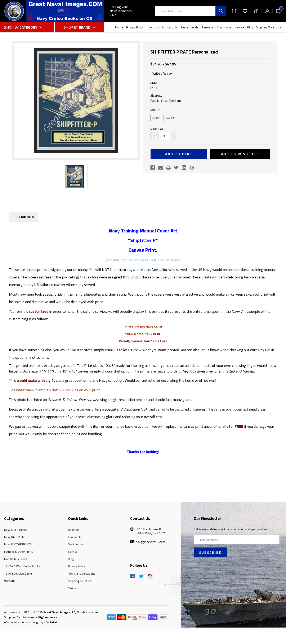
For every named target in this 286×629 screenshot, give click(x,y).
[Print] (168, 167)
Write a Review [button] (162, 73)
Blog (250, 27)
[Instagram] (150, 576)
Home (119, 27)
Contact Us (169, 27)
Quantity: (156, 128)
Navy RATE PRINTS (15, 537)
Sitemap (73, 588)
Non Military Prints (15, 559)
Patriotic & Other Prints (18, 551)
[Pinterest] (192, 167)
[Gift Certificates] (256, 11)
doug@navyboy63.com (150, 542)
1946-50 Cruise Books (18, 573)
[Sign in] (267, 11)
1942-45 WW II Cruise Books (22, 566)
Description (23, 216)
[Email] (160, 167)
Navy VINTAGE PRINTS (17, 544)
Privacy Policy (134, 27)
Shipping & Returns (269, 27)
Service (239, 27)
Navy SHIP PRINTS (15, 529)
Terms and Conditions (216, 27)
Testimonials (189, 27)
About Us (153, 27)
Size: (153, 109)
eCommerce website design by (23, 622)
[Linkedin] (184, 167)
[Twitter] (176, 167)
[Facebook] (152, 167)
